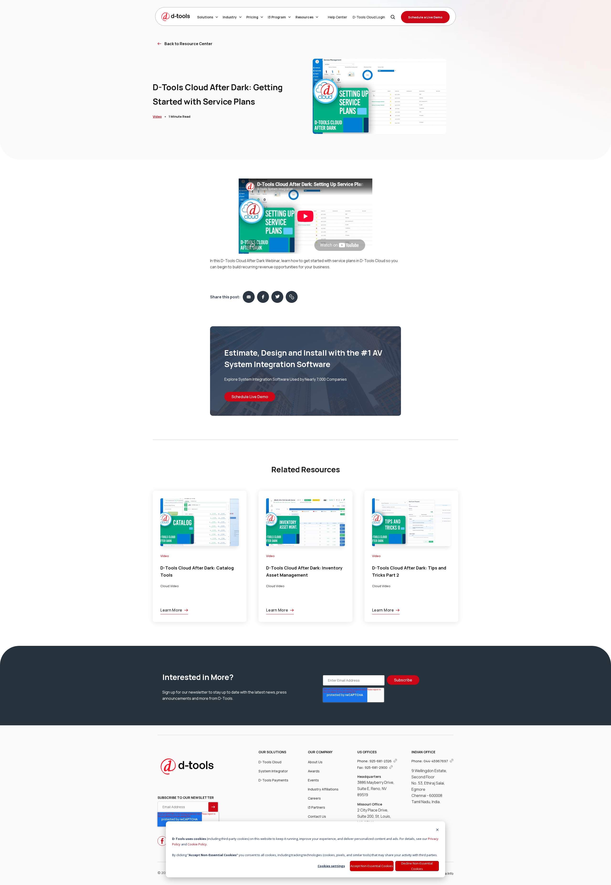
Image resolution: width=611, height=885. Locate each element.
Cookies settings (331, 866)
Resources (304, 17)
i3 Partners (316, 807)
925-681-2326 (380, 761)
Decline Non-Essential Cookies (417, 866)
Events (313, 780)
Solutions (205, 17)
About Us (315, 762)
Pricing (252, 17)
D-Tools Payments (273, 780)
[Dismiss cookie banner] (437, 830)
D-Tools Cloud (269, 762)
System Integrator (273, 771)
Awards (314, 771)
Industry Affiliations (323, 789)
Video (157, 116)
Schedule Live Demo (250, 396)
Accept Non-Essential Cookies (371, 866)
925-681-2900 (376, 767)
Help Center (337, 17)
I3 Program (277, 17)
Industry (230, 17)
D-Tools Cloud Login (369, 17)
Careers (314, 798)
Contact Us (317, 816)
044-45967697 (436, 761)
